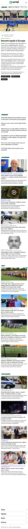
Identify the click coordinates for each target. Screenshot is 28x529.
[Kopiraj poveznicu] (25, 15)
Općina (3, 514)
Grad (3, 518)
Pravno (3, 522)
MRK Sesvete (15, 76)
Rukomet (4, 79)
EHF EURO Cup (5, 76)
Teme (3, 510)
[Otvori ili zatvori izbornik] (26, 2)
